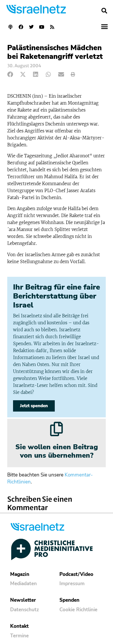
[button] (104, 11)
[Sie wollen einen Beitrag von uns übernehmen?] (56, 429)
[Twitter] (31, 27)
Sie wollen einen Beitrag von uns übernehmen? (56, 451)
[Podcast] (10, 27)
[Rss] (52, 27)
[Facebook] (20, 27)
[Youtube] (41, 27)
